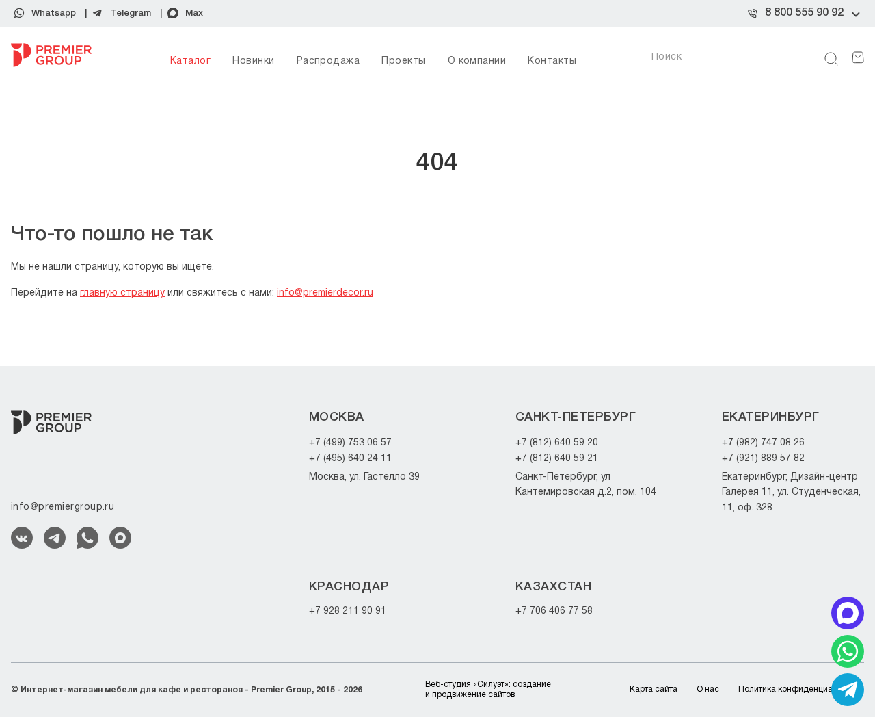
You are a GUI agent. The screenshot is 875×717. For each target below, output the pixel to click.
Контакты (552, 61)
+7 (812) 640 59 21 (556, 458)
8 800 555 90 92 (804, 13)
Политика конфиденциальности (801, 689)
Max (194, 13)
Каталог (190, 61)
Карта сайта (653, 689)
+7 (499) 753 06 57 (350, 443)
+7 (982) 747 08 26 (763, 443)
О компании (477, 61)
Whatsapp (53, 13)
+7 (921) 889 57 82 (763, 458)
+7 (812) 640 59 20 (556, 443)
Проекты (403, 61)
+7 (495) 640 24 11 (350, 458)
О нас (708, 689)
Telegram (130, 13)
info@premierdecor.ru (325, 293)
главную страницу (122, 293)
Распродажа (328, 61)
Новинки (253, 61)
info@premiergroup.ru (62, 507)
